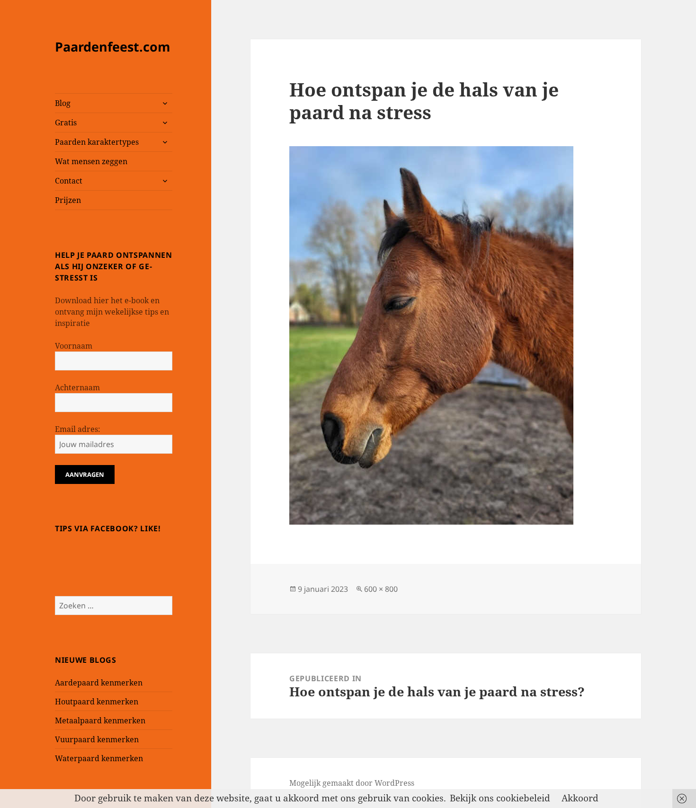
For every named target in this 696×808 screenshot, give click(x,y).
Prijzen (68, 200)
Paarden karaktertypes (97, 142)
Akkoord (580, 798)
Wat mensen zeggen (91, 161)
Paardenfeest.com (112, 46)
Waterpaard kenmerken (99, 758)
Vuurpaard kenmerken (97, 739)
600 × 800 (381, 589)
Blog (63, 103)
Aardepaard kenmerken (99, 682)
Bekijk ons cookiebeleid (500, 798)
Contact (68, 181)
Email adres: (77, 429)
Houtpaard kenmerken (96, 701)
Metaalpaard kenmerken (100, 720)
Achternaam (77, 387)
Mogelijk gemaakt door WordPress (351, 783)
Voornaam (73, 346)
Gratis (66, 122)
